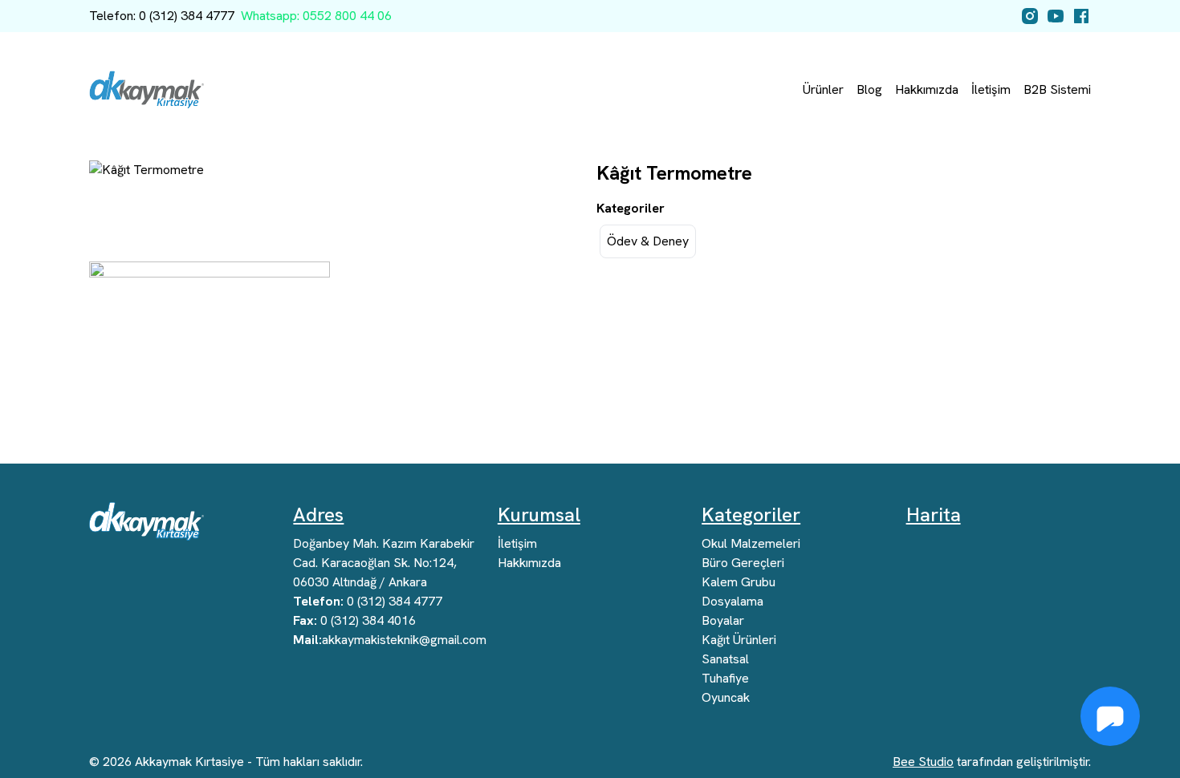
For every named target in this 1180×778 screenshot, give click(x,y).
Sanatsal (725, 658)
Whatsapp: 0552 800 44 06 (316, 15)
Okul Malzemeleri (751, 543)
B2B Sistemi (1057, 89)
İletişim (991, 89)
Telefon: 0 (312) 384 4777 (161, 15)
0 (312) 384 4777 (367, 601)
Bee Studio (923, 761)
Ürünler (823, 89)
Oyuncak (726, 697)
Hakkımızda (926, 89)
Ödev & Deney (648, 241)
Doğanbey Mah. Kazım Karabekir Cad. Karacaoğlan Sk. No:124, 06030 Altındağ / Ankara (383, 562)
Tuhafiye (725, 678)
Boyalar (723, 620)
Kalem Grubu (738, 581)
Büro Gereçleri (743, 562)
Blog (869, 89)
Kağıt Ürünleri (739, 639)
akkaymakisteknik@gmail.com (389, 639)
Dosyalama (732, 601)
